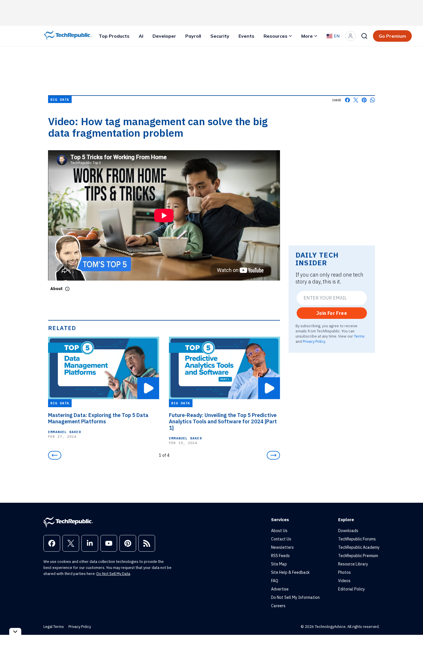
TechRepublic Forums (357, 539)
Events (246, 36)
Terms (359, 336)
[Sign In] (350, 36)
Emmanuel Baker (64, 432)
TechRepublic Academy (359, 547)
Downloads (348, 530)
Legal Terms (53, 626)
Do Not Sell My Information (295, 597)
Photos (344, 572)
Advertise (280, 589)
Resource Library (353, 564)
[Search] (364, 36)
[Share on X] (355, 100)
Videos (344, 580)
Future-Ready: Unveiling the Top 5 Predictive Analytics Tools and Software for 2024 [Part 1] (223, 421)
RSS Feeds (280, 555)
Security (219, 36)
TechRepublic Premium (358, 555)
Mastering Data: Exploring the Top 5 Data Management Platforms (98, 418)
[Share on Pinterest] (364, 100)
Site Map (279, 564)
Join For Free (332, 313)
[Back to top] (411, 643)
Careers (278, 605)
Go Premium (392, 36)
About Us (279, 530)
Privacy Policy (314, 341)
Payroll (193, 36)
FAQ (274, 580)
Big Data (59, 99)
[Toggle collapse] (15, 631)
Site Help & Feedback (290, 572)
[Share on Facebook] (347, 100)
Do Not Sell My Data (113, 573)
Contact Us (281, 539)
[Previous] (54, 455)
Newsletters (282, 547)
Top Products (114, 36)
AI (141, 36)
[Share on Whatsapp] (372, 100)
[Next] (273, 455)
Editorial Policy (351, 589)
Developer (164, 36)
